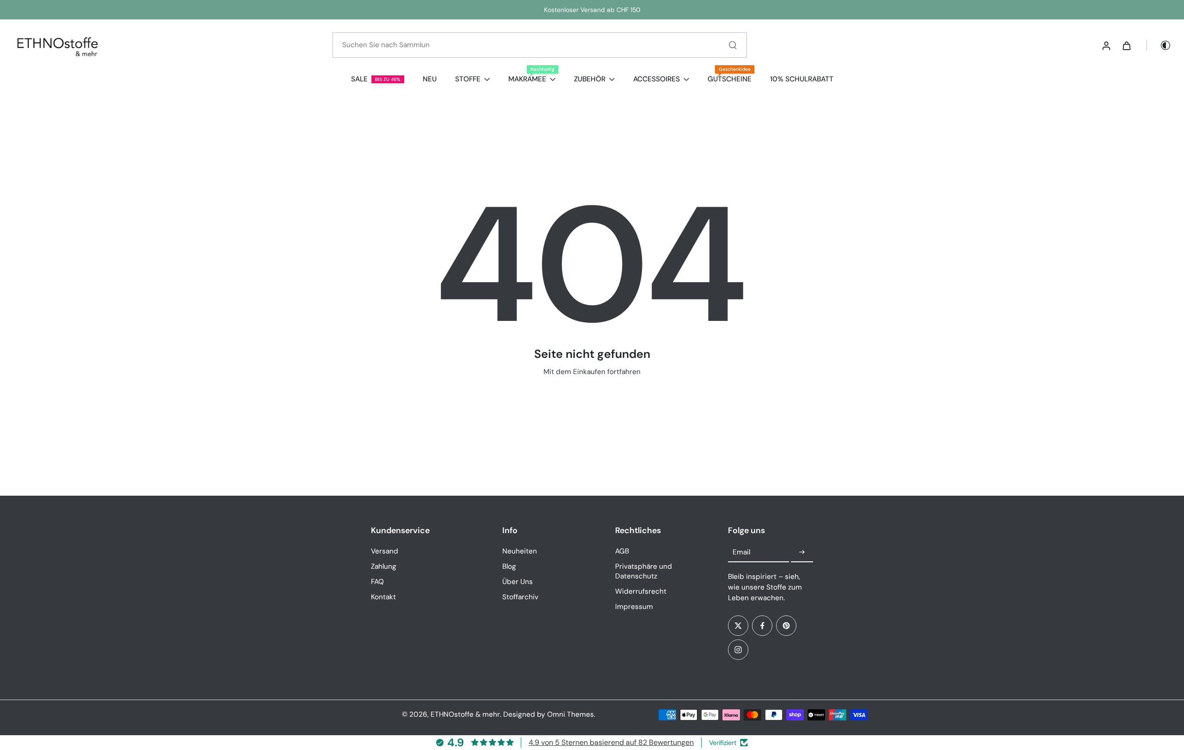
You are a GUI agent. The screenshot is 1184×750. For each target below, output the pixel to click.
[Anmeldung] (1106, 45)
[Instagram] (738, 649)
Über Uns (517, 581)
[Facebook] (762, 625)
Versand (384, 551)
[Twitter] (738, 625)
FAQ (377, 581)
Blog (509, 566)
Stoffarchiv (520, 597)
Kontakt (383, 597)
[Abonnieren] (802, 552)
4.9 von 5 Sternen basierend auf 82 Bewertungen (611, 742)
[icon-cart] (1126, 45)
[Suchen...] (732, 44)
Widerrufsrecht (640, 591)
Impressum (634, 606)
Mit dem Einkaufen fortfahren (592, 371)
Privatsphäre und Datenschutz (643, 571)
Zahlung (383, 566)
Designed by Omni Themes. (549, 714)
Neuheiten (519, 551)
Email (741, 552)
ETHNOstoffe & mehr (465, 714)
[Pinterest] (786, 625)
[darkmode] (1159, 45)
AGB (622, 551)
